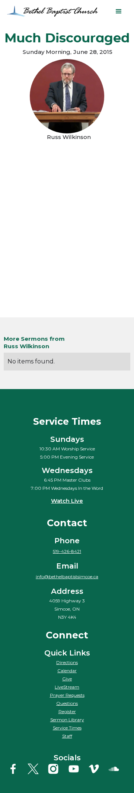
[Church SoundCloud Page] (117, 768)
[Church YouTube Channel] (77, 768)
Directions (67, 662)
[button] (119, 11)
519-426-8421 (67, 551)
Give (67, 679)
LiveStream (67, 687)
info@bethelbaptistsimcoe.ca (67, 576)
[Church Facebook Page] (16, 768)
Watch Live (67, 500)
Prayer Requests (67, 695)
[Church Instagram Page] (57, 768)
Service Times (67, 728)
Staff (67, 736)
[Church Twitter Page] (37, 768)
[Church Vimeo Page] (97, 768)
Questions (67, 703)
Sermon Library (67, 719)
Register (67, 711)
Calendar (67, 670)
